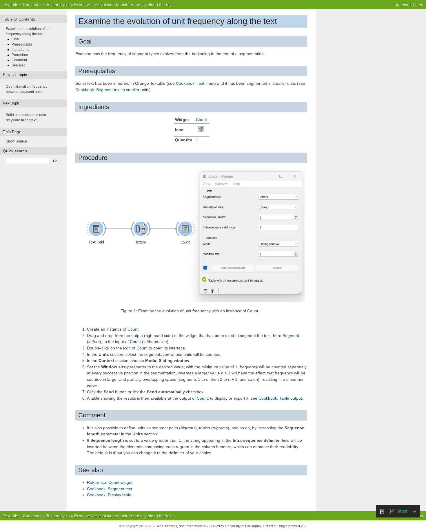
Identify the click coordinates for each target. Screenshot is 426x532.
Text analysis (58, 4)
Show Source (16, 141)
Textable (10, 4)
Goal (15, 39)
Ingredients (20, 50)
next (419, 4)
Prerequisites (22, 44)
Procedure (20, 55)
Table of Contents (19, 19)
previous (404, 4)
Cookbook (32, 4)
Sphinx (291, 526)
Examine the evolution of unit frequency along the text (123, 4)
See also (19, 65)
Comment (19, 60)
